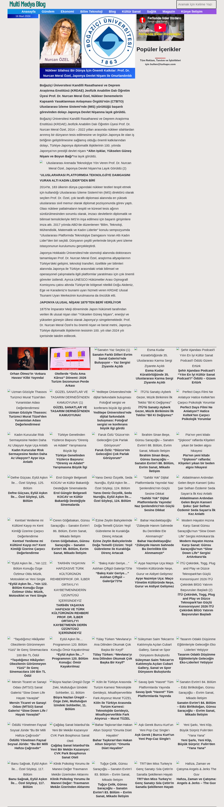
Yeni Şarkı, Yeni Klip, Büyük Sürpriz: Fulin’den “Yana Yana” (196, 744)
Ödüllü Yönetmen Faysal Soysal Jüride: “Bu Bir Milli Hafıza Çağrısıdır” (28, 744)
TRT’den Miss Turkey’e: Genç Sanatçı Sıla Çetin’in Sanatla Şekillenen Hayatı (154, 783)
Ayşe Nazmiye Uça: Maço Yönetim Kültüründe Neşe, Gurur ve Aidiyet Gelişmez (154, 582)
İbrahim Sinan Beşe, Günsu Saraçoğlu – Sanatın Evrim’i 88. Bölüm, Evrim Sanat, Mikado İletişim (154, 463)
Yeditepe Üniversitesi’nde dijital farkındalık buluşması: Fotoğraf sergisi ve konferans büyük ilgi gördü (112, 420)
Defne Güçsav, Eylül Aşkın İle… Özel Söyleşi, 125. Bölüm (27, 497)
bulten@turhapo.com (163, 64)
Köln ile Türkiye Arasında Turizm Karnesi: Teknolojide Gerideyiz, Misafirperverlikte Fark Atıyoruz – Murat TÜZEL (112, 710)
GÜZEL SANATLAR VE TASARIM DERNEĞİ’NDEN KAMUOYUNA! (70, 411)
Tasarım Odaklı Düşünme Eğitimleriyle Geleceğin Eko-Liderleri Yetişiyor (196, 658)
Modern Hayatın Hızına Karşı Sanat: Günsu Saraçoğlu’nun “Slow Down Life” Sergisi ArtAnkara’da (196, 549)
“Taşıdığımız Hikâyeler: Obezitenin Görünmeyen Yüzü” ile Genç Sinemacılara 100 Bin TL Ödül (28, 667)
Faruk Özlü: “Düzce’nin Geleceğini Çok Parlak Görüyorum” (112, 454)
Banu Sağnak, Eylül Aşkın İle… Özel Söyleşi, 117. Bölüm (28, 783)
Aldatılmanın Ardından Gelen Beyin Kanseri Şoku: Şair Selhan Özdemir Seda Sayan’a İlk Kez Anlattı (196, 506)
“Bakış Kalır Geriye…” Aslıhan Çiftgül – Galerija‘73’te (112, 577)
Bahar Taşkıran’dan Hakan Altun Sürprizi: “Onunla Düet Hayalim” (112, 744)
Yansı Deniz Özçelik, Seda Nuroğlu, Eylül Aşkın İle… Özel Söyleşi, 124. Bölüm (112, 497)
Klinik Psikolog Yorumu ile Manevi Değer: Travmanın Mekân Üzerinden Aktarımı (70, 783)
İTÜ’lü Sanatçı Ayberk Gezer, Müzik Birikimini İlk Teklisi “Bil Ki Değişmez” (154, 411)
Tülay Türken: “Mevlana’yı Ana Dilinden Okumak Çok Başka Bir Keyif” (112, 658)
